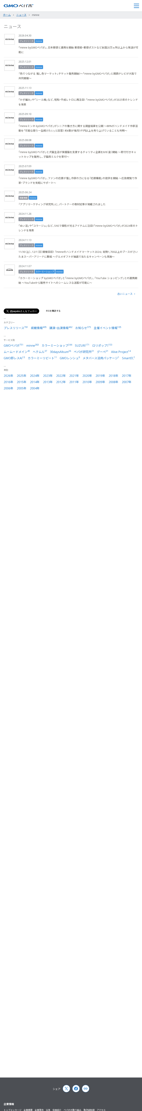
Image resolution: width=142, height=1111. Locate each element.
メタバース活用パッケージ (101, 358)
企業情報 (9, 1104)
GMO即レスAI (14, 358)
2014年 (35, 382)
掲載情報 (23, 197)
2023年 (48, 376)
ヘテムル (40, 352)
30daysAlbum (60, 352)
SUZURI (82, 345)
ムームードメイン (17, 352)
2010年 (87, 382)
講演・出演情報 (60, 328)
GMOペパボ (13, 345)
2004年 (35, 388)
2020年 (87, 376)
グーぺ (102, 352)
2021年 (74, 376)
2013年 (48, 382)
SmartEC (128, 358)
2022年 (61, 376)
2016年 (8, 382)
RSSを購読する (53, 311)
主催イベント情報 (107, 328)
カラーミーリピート (42, 358)
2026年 (8, 376)
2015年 (21, 382)
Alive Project (121, 352)
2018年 (113, 376)
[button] (136, 5)
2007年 (126, 382)
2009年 (100, 382)
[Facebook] (76, 1088)
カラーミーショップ (45, 271)
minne (39, 41)
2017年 (126, 376)
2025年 (21, 376)
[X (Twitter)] (66, 1088)
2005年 (21, 388)
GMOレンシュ (70, 358)
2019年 (100, 376)
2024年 (35, 376)
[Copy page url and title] (85, 1088)
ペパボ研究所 (84, 352)
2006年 (8, 388)
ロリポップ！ (102, 345)
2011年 (74, 382)
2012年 (61, 382)
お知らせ (83, 328)
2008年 (113, 382)
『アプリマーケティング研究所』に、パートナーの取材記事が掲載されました (62, 204)
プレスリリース (26, 41)
